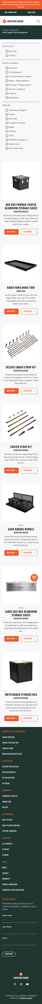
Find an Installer (9, 772)
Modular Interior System (12, 754)
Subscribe (9, 954)
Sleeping (5, 850)
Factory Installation (10, 767)
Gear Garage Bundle (21, 529)
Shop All (13, 30)
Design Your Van (8, 737)
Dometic (13, 119)
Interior (12, 93)
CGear (12, 114)
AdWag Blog (6, 802)
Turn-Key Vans (7, 749)
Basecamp (14, 98)
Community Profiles (10, 796)
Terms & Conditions (9, 885)
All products (7, 844)
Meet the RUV (7, 820)
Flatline (12, 131)
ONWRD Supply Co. (18, 140)
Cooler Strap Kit (21, 447)
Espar (11, 127)
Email (4, 938)
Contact (5, 873)
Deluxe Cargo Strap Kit (21, 367)
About (4, 868)
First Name (7, 915)
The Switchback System (20, 76)
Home (5, 30)
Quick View (11, 232)
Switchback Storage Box (21, 695)
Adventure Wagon (18, 110)
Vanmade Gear (16, 148)
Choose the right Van (10, 743)
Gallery (5, 807)
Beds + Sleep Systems (19, 81)
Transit (12, 55)
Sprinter (13, 51)
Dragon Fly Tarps (17, 123)
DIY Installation (8, 778)
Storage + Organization (20, 85)
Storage (5, 855)
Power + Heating (17, 89)
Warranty (6, 879)
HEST (11, 135)
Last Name (7, 927)
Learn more (27, 232)
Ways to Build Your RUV (11, 826)
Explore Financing (9, 831)
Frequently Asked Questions (13, 890)
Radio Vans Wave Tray (21, 288)
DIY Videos (6, 784)
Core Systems (15, 72)
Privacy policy (26, 998)
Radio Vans (14, 144)
